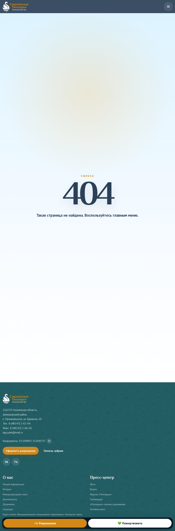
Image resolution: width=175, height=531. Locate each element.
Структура (8, 509)
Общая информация (13, 484)
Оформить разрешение (21, 450)
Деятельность (10, 499)
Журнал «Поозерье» (101, 494)
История (7, 489)
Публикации (96, 499)
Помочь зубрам (53, 450)
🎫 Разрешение (45, 523)
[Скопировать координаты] (49, 441)
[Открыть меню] (168, 6)
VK (6, 462)
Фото (93, 484)
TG (16, 462)
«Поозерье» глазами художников (107, 504)
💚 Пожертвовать (130, 523)
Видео (93, 489)
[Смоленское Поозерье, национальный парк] (16, 6)
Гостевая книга (97, 509)
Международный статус (15, 494)
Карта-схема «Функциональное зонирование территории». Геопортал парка (42, 514)
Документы (9, 504)
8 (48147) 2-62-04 (19, 423)
